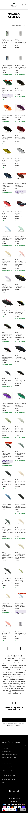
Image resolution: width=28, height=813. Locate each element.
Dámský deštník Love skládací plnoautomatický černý (7, 581)
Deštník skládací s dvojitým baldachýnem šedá (20, 161)
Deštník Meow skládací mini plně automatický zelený (20, 239)
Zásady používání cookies (9, 755)
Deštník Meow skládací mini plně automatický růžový (20, 263)
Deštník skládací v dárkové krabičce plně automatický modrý (7, 68)
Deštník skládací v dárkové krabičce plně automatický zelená (7, 43)
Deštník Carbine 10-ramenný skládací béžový (20, 482)
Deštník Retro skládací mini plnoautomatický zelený (7, 431)
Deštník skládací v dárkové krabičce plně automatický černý (20, 68)
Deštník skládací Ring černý (7, 138)
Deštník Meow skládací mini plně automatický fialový (7, 288)
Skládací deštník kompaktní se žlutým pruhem (20, 312)
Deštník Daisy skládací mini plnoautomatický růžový (7, 634)
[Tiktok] (18, 791)
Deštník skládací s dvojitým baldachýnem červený (7, 214)
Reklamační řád (6, 752)
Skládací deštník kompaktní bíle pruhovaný (20, 382)
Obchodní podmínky (8, 749)
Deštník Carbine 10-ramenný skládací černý (7, 482)
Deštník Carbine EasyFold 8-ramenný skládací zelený (7, 531)
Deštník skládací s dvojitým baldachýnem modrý (7, 186)
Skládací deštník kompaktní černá (7, 381)
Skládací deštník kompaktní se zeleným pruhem (7, 335)
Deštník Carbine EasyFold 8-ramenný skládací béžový (20, 531)
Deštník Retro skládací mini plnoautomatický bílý (20, 431)
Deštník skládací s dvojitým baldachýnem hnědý (20, 186)
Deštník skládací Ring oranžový (7, 116)
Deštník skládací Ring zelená (7, 91)
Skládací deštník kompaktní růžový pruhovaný (7, 358)
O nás (3, 782)
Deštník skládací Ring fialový (20, 116)
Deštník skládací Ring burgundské (20, 138)
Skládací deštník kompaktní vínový (7, 311)
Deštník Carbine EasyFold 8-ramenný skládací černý (20, 507)
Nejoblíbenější (16, 25)
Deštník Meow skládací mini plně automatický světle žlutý (7, 263)
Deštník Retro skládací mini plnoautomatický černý (7, 455)
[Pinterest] (14, 791)
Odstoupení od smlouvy (9, 757)
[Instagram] (10, 791)
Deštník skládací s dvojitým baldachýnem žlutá (7, 161)
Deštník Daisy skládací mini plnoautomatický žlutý (7, 606)
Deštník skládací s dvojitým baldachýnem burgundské (20, 214)
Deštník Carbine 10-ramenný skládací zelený (20, 454)
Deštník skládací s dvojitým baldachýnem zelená (20, 406)
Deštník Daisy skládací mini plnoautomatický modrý (20, 606)
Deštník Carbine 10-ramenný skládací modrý (7, 506)
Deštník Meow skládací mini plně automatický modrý (7, 239)
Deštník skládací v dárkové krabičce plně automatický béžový (20, 634)
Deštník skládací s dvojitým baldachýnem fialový (7, 406)
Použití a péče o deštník (9, 779)
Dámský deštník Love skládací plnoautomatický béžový (20, 556)
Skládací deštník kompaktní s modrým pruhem (20, 335)
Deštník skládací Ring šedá (20, 91)
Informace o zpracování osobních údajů (14, 746)
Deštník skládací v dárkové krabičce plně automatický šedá (20, 43)
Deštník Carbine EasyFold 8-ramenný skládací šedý (7, 556)
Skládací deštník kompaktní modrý (20, 358)
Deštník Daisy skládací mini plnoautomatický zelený (20, 581)
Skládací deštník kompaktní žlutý (20, 286)
